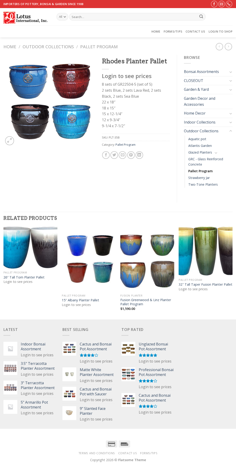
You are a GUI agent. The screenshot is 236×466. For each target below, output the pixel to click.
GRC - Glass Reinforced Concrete (205, 161)
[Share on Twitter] (114, 155)
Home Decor (195, 113)
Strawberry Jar (199, 178)
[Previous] (3, 272)
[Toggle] (231, 72)
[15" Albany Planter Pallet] (89, 259)
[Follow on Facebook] (214, 4)
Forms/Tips (173, 31)
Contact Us (195, 31)
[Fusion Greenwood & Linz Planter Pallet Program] (147, 259)
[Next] (232, 272)
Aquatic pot (197, 139)
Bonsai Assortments (201, 71)
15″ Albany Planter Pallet (80, 300)
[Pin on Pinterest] (131, 155)
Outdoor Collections (48, 46)
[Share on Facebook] (106, 155)
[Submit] (201, 17)
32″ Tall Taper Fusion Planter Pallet (205, 284)
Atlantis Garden (200, 145)
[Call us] (229, 4)
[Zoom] (9, 140)
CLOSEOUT (193, 80)
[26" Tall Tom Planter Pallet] (30, 248)
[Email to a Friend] (122, 155)
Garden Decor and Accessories (199, 101)
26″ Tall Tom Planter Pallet (23, 277)
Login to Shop (221, 31)
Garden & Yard (196, 89)
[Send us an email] (221, 4)
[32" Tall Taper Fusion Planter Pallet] (206, 251)
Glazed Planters (200, 152)
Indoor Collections (199, 122)
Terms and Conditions (97, 453)
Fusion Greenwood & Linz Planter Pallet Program (145, 302)
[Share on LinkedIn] (139, 155)
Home (155, 31)
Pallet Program (99, 46)
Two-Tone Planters (203, 184)
